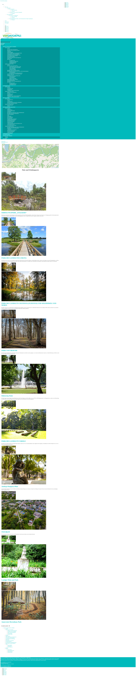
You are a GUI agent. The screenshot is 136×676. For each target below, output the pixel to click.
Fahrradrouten (10, 651)
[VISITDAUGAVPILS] (12, 37)
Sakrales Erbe (10, 634)
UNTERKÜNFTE (6, 85)
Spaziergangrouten (11, 650)
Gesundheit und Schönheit (10, 637)
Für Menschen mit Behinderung (14, 57)
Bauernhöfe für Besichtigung (10, 643)
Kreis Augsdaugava (10, 14)
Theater (7, 635)
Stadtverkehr (10, 114)
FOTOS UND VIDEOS (7, 135)
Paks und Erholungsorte (12, 632)
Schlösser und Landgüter (12, 631)
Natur (7, 644)
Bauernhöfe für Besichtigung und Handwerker (17, 71)
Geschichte (13, 11)
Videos (6, 137)
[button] (10, 8)
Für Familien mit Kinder (10, 640)
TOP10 (7, 628)
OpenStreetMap (57, 167)
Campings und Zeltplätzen (13, 96)
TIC (5, 25)
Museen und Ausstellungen (13, 50)
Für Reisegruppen (9, 641)
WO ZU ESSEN (6, 97)
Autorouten (10, 649)
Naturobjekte (10, 645)
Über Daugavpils (11, 9)
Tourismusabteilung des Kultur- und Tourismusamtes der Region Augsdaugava (21, 18)
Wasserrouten (12, 84)
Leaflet (52, 167)
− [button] (3, 147)
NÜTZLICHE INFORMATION (9, 107)
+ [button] (3, 145)
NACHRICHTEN (6, 134)
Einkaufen (7, 639)
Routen (7, 648)
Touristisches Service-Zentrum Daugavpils (15, 12)
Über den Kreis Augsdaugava (13, 15)
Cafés (8, 106)
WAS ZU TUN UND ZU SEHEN (9, 46)
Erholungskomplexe (11, 92)
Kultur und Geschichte (9, 629)
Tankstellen (10, 132)
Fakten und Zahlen (14, 10)
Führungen (13, 13)
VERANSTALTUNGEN (7, 133)
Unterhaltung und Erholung (10, 638)
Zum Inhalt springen (3, 0)
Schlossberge (10, 633)
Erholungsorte (10, 646)
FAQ (6, 20)
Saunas (7, 647)
